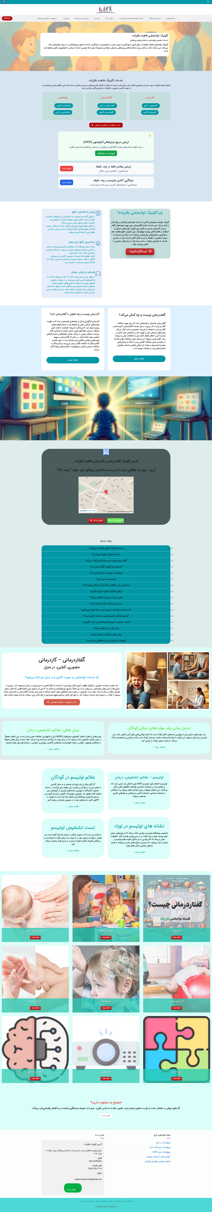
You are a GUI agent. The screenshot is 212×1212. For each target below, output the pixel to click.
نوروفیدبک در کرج (163, 1142)
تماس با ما (109, 18)
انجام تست (66, 168)
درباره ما (97, 18)
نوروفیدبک (106, 1001)
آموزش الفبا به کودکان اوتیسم (158, 1156)
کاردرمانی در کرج (128, 1201)
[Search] (208, 2)
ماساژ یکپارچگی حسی (35, 930)
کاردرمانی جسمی (177, 1001)
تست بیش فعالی (155, 18)
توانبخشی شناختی (35, 1072)
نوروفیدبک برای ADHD (161, 1152)
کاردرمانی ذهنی (106, 930)
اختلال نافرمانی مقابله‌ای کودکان (157, 1161)
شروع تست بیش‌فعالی (106, 153)
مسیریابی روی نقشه (81, 18)
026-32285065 (95, 1161)
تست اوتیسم (170, 18)
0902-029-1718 (95, 1168)
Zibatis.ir (113, 1206)
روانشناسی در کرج (101, 1201)
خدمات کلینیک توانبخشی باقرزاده (131, 18)
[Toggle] (172, 548)
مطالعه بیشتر (176, 937)
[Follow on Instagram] (4, 2)
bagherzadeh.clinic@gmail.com (88, 1179)
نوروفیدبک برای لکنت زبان (160, 1147)
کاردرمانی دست (35, 1001)
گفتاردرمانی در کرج (115, 1201)
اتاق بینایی (106, 1072)
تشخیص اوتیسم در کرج (87, 1201)
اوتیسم (66, 18)
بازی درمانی (177, 1072)
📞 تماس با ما (73, 1189)
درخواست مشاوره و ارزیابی (47, 18)
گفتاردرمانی (176, 930)
